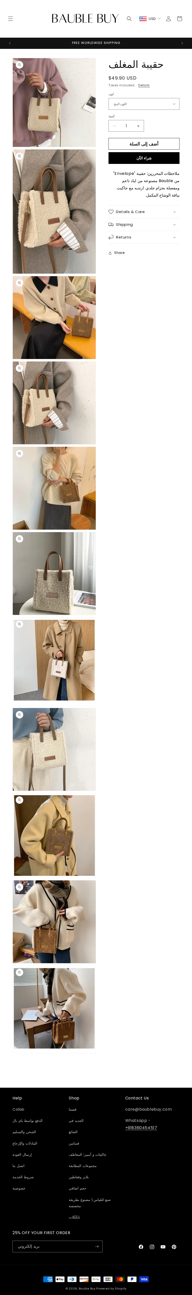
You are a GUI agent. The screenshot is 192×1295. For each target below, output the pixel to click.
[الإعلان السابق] (9, 43)
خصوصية (19, 1188)
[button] (10, 18)
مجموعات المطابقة (83, 1165)
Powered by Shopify (111, 1289)
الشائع (73, 1131)
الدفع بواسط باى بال (27, 1120)
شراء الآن (144, 158)
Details (144, 85)
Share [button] (119, 252)
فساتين (74, 1143)
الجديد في (76, 1120)
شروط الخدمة (23, 1177)
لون (111, 94)
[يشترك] (96, 1246)
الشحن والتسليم (24, 1131)
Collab (18, 1109)
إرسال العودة (22, 1154)
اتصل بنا (18, 1165)
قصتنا (72, 1109)
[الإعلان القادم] (182, 43)
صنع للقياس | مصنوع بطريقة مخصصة (89, 1202)
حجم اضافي (77, 1188)
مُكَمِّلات (74, 1217)
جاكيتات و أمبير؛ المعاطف (87, 1154)
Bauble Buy (87, 1289)
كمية (111, 116)
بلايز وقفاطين (79, 1177)
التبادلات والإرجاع (24, 1143)
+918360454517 (141, 1128)
